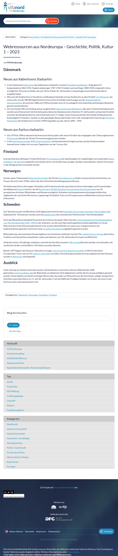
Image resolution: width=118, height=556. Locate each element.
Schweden (43, 295)
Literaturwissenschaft (17, 429)
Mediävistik (12, 424)
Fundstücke (12, 386)
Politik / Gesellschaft (77, 37)
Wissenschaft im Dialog (17, 457)
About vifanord (16, 531)
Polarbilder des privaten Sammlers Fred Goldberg (85, 211)
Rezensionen (12, 462)
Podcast (10, 405)
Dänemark (23, 295)
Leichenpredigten (22, 273)
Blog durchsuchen (17, 312)
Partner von (59, 502)
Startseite (29, 531)
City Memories (102, 97)
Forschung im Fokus (16, 452)
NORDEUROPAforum (17, 358)
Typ (9, 376)
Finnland (53, 295)
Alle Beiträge (15, 331)
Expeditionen (50, 214)
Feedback (108, 531)
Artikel (10, 382)
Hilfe (77, 4)
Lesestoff (11, 400)
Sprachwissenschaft (16, 433)
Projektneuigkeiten (15, 410)
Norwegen (33, 295)
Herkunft (12, 343)
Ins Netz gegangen (15, 396)
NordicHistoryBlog (15, 353)
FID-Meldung (13, 391)
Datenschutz (54, 531)
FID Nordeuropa (14, 349)
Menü (110, 10)
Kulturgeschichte (60, 37)
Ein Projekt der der (59, 487)
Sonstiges (91, 37)
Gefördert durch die (59, 514)
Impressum (41, 531)
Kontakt (109, 4)
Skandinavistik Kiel (15, 363)
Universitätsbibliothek (64, 487)
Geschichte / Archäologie (40, 37)
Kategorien (13, 418)
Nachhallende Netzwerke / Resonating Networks (29, 367)
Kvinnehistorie (65, 178)
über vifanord (93, 4)
